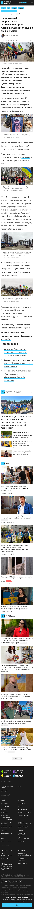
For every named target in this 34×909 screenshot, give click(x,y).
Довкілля (4, 812)
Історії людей (23, 827)
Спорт (20, 786)
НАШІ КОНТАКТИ (6, 850)
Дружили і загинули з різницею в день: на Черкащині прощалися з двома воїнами (18, 363)
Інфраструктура (23, 816)
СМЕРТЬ (14, 8)
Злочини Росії (6, 833)
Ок (17, 905)
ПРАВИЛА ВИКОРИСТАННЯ (6, 854)
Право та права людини (6, 823)
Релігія (20, 830)
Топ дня (21, 841)
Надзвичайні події (25, 809)
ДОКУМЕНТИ (5, 858)
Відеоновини (6, 841)
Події (3, 800)
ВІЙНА (3, 8)
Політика (4, 830)
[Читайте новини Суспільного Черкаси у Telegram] (16, 881)
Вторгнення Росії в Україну (9, 11)
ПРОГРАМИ (21, 850)
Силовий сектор (7, 827)
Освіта (20, 806)
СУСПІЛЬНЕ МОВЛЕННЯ (22, 859)
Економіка (5, 806)
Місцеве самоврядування (9, 14)
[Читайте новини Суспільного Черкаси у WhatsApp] (20, 881)
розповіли (25, 157)
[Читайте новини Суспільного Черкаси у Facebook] (2, 881)
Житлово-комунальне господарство (6, 817)
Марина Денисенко (11, 36)
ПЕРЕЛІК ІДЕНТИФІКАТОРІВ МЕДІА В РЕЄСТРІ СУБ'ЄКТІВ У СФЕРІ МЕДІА (7, 866)
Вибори (4, 809)
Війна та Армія (22, 14)
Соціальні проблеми (22, 834)
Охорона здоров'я (25, 812)
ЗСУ (9, 8)
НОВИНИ (21, 8)
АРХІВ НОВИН (22, 863)
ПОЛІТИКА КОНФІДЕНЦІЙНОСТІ (24, 854)
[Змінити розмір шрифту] (31, 40)
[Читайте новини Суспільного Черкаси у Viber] (13, 881)
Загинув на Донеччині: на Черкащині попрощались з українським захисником (15, 352)
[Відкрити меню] (32, 2)
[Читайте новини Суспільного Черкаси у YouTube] (9, 881)
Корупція (21, 800)
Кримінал (4, 803)
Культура (4, 791)
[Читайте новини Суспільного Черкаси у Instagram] (6, 881)
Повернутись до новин (7, 787)
